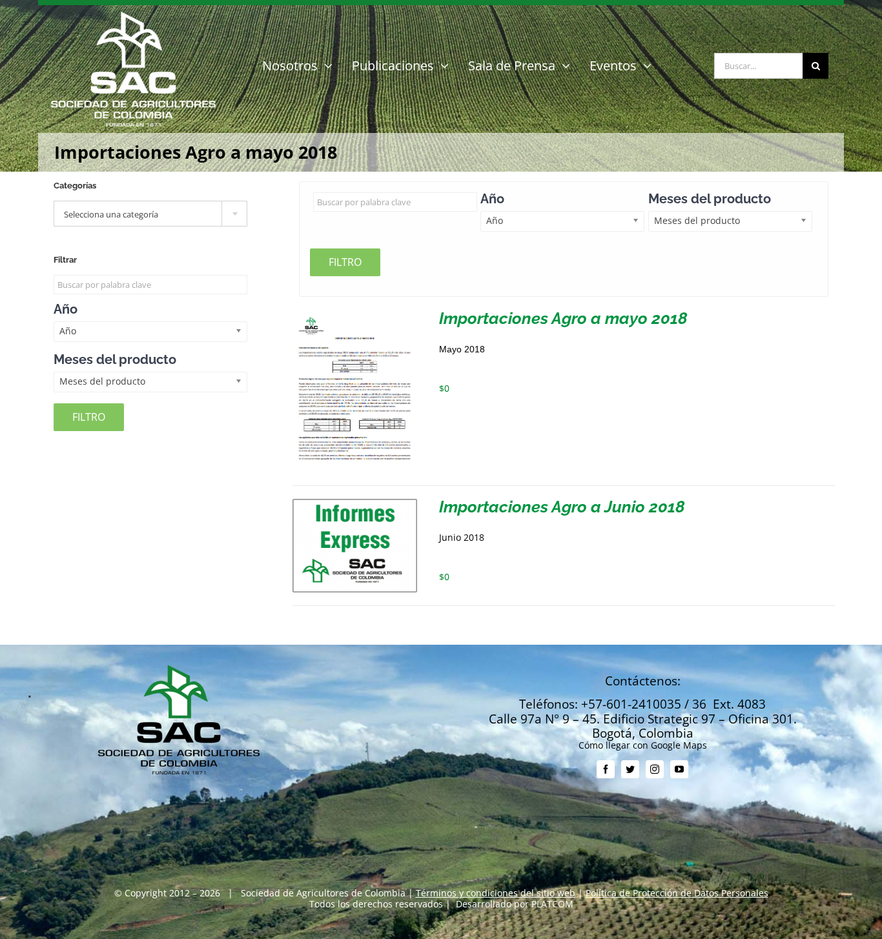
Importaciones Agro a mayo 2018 (563, 318)
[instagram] (655, 769)
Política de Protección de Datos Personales (677, 893)
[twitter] (630, 769)
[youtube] (679, 769)
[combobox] (150, 214)
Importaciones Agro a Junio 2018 (562, 506)
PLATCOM (552, 904)
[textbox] (150, 214)
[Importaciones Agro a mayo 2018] (354, 315)
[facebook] (606, 769)
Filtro (345, 262)
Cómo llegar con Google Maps (643, 745)
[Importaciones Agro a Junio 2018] (354, 504)
